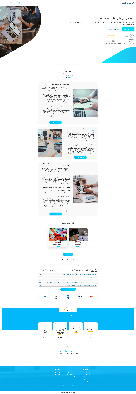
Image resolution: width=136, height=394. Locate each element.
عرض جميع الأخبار (68, 254)
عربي (68, 386)
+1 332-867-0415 (68, 75)
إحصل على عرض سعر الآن (56, 122)
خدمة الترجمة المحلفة (71, 374)
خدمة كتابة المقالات (86, 379)
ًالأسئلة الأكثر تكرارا (87, 376)
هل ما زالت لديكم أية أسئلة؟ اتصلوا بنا (68, 289)
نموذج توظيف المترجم (86, 377)
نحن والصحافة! (87, 372)
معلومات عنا (88, 374)
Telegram (68, 77)
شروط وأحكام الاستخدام (55, 372)
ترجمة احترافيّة (72, 376)
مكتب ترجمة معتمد (71, 372)
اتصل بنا (68, 3)
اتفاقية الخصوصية (57, 374)
